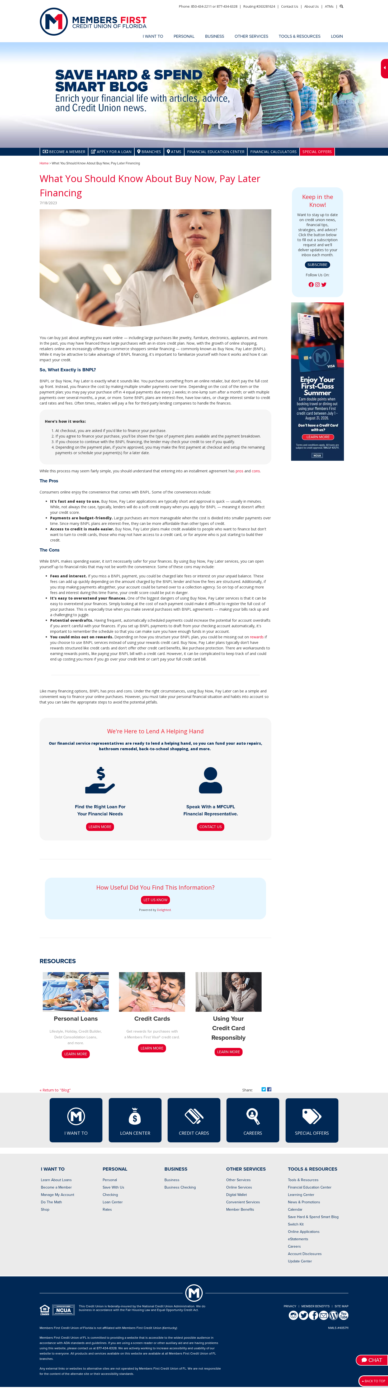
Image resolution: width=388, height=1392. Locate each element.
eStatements (298, 1239)
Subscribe (317, 265)
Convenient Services (243, 1202)
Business (171, 1180)
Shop (45, 1209)
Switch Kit (296, 1224)
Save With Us (113, 1187)
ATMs (329, 6)
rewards (257, 636)
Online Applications (304, 1231)
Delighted (164, 910)
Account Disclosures (305, 1254)
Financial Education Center (215, 151)
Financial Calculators (273, 151)
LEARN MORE (75, 1054)
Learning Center (301, 1195)
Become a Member (56, 1187)
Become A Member (66, 151)
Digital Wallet (236, 1195)
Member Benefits (240, 1209)
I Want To (76, 1133)
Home (44, 163)
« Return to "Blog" (55, 1089)
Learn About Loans (56, 1180)
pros (239, 470)
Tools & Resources (303, 1180)
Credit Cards (194, 1133)
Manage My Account (57, 1195)
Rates (107, 1209)
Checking (110, 1195)
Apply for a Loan (113, 151)
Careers (253, 1133)
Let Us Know (155, 900)
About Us (311, 6)
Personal (110, 1180)
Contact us (211, 827)
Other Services (238, 1180)
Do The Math (51, 1202)
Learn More (100, 827)
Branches (150, 151)
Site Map (341, 1306)
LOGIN (337, 36)
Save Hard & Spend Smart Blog (313, 1217)
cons (256, 470)
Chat (374, 1360)
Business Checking (180, 1187)
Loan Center (135, 1133)
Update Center (300, 1261)
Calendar (295, 1209)
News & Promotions (304, 1202)
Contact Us (289, 6)
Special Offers (317, 151)
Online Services (239, 1187)
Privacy (290, 1306)
